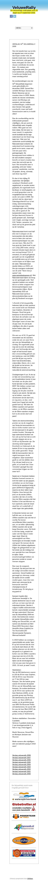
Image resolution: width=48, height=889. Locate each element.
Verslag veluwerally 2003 (21, 767)
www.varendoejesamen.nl (21, 275)
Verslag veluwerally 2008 (21, 755)
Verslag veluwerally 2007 (21, 758)
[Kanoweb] (24, 827)
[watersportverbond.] (24, 796)
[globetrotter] (24, 807)
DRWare (30, 878)
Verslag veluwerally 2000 (21, 774)
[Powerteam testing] (24, 816)
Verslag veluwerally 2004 (21, 764)
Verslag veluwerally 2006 (21, 760)
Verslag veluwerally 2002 (21, 769)
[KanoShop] (24, 841)
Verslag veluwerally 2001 (21, 771)
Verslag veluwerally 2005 (21, 762)
